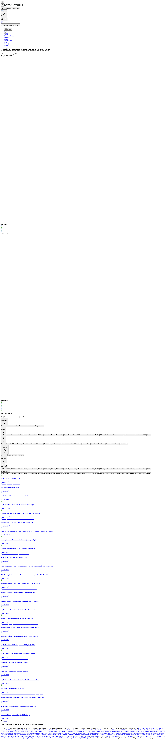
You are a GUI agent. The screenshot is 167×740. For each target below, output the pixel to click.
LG (70, 468)
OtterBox (20, 468)
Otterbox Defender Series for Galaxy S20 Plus (83, 736)
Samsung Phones (9, 36)
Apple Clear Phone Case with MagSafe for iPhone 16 (46, 738)
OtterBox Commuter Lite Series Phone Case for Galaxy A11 (52, 734)
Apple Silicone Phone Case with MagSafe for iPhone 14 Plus (18, 734)
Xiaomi (92, 468)
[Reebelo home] (13, 5)
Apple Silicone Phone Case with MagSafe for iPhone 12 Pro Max (114, 736)
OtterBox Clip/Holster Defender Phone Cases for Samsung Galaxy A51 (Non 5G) (31, 733)
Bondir (106, 468)
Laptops (6, 37)
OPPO (144, 468)
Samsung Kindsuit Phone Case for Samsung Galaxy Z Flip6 (45, 731)
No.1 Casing (138, 468)
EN (4, 11)
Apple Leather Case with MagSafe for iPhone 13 (109, 731)
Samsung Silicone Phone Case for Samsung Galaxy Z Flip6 (79, 731)
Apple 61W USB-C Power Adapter (148, 728)
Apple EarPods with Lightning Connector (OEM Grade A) (27, 736)
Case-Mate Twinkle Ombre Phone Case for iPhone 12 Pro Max (123, 734)
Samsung (13, 468)
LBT (29, 468)
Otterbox (8, 468)
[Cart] (2, 22)
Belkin (25, 468)
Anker (148, 468)
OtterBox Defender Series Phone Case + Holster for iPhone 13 (110, 733)
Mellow (83, 468)
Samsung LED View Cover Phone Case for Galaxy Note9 (132, 730)
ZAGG (79, 468)
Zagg (123, 468)
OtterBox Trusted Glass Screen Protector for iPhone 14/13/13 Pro (146, 733)
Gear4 (74, 468)
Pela (88, 468)
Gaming (6, 44)
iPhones (6, 34)
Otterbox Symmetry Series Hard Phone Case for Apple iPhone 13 (87, 734)
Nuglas (97, 468)
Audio (6, 45)
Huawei (118, 468)
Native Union (59, 468)
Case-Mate (34, 468)
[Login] (2, 19)
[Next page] (8, 721)
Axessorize (47, 468)
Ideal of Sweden (130, 468)
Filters (3, 467)
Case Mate (112, 468)
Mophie (53, 468)
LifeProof (40, 468)
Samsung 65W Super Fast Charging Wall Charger (75, 738)
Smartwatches (8, 40)
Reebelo (93, 738)
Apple (2, 468)
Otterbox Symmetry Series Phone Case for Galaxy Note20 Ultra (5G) (73, 733)
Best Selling (4, 471)
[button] (5, 451)
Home (6, 42)
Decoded (66, 468)
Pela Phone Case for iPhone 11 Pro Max (144, 736)
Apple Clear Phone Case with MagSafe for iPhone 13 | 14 (61, 730)
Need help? (10, 17)
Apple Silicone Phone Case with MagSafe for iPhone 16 (29, 730)
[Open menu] (2, 2)
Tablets (6, 39)
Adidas (102, 468)
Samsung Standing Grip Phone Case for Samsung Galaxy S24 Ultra (97, 730)
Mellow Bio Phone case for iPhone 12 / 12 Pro (57, 736)
